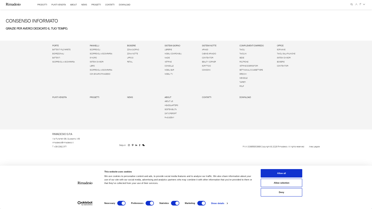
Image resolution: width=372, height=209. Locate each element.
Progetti (96, 4)
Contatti (110, 4)
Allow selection (281, 183)
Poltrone (243, 62)
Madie (167, 58)
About (73, 4)
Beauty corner (209, 62)
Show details (217, 203)
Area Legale (314, 146)
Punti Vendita (58, 4)
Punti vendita (59, 97)
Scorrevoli (95, 49)
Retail (130, 62)
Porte (55, 45)
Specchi (243, 74)
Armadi (205, 49)
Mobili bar (169, 70)
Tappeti (242, 82)
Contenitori (207, 58)
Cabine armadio (209, 54)
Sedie (241, 58)
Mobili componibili (173, 54)
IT (361, 4)
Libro (92, 66)
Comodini (206, 70)
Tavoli (242, 49)
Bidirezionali (58, 54)
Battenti (56, 58)
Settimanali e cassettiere (251, 70)
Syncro (93, 58)
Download (245, 97)
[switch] (150, 203)
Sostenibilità (171, 109)
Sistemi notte (209, 45)
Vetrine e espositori (248, 66)
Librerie (168, 49)
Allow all (281, 173)
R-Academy (169, 117)
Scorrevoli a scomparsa (63, 62)
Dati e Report (171, 113)
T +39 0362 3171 (59, 146)
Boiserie (131, 45)
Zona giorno (133, 49)
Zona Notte (132, 54)
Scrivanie (281, 49)
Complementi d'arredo (251, 45)
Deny (281, 192)
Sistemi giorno (172, 45)
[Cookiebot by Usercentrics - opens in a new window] (85, 203)
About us (169, 101)
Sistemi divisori (97, 62)
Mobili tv (169, 74)
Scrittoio (206, 66)
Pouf (241, 86)
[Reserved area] (356, 4)
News (84, 4)
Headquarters (171, 105)
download (124, 4)
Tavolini (243, 54)
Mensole (243, 78)
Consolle (169, 66)
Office (280, 45)
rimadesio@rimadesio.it (63, 142)
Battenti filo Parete (61, 49)
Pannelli (94, 45)
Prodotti (42, 4)
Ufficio (130, 58)
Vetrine (168, 62)
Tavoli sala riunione (286, 54)
